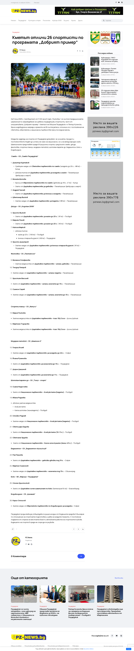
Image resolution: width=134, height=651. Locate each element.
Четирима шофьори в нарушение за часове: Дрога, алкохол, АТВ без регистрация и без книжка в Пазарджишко (109, 83)
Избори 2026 (57, 20)
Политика (46, 20)
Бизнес (66, 20)
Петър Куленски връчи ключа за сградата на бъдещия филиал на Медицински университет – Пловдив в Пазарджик (80, 613)
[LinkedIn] (82, 51)
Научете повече (88, 649)
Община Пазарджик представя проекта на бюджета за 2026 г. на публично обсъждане (49, 612)
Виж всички (119, 578)
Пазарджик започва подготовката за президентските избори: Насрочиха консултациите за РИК (110, 105)
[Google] (122, 2)
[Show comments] (81, 556)
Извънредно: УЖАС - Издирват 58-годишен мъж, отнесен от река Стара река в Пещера (109, 60)
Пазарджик (22, 20)
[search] (103, 20)
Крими (73, 20)
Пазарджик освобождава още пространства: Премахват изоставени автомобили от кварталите (110, 612)
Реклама (36, 2)
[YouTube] (119, 2)
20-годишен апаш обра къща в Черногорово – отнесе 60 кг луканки (109, 92)
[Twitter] (80, 51)
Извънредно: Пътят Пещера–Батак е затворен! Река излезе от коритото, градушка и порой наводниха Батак (110, 72)
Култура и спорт (34, 20)
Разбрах (129, 649)
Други (80, 20)
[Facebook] (77, 51)
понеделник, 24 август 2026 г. (20, 2)
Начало (13, 20)
